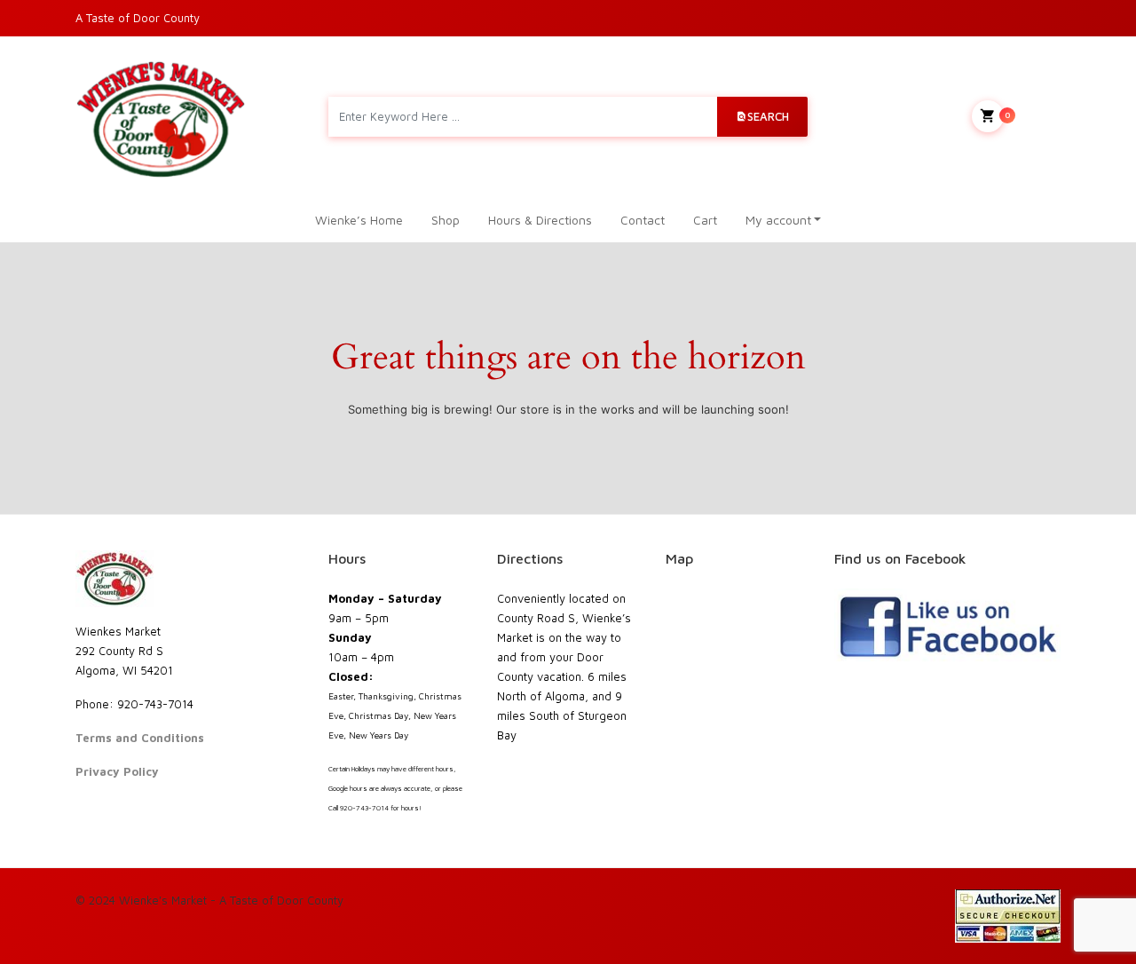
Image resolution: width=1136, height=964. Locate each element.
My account (778, 219)
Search (768, 116)
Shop (445, 219)
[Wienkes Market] (160, 116)
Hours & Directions (540, 219)
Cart (705, 219)
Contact (642, 219)
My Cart (1033, 114)
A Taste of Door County (137, 18)
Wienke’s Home (359, 219)
